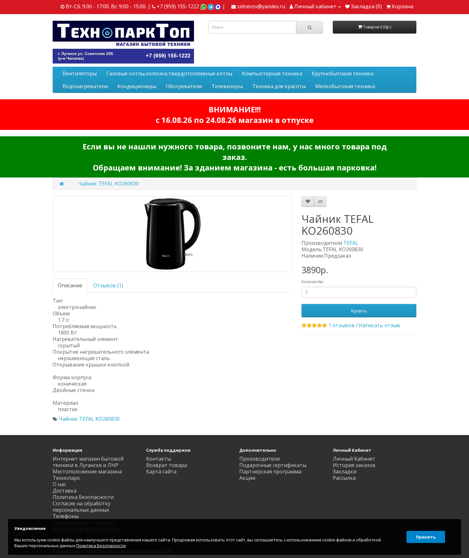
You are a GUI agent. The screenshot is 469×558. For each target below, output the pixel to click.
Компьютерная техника (272, 73)
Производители (259, 458)
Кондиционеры (136, 86)
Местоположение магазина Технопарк (87, 474)
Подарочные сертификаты (272, 465)
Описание (70, 285)
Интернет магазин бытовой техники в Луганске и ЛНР (88, 462)
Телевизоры (227, 86)
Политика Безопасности (83, 497)
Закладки (344, 471)
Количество (313, 281)
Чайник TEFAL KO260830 (108, 183)
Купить (359, 310)
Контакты (158, 458)
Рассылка (344, 477)
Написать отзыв (379, 325)
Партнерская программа (270, 471)
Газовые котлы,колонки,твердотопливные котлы (169, 73)
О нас (59, 484)
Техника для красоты (279, 86)
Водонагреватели (85, 86)
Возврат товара (166, 465)
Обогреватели (184, 86)
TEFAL (350, 242)
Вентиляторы (80, 73)
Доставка (65, 490)
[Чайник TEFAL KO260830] (172, 234)
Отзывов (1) (108, 285)
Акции (247, 477)
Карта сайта (161, 471)
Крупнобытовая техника (342, 73)
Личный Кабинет (354, 458)
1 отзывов (341, 325)
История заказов (354, 465)
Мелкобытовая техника (345, 86)
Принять (425, 537)
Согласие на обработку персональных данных (81, 506)
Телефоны (65, 516)
